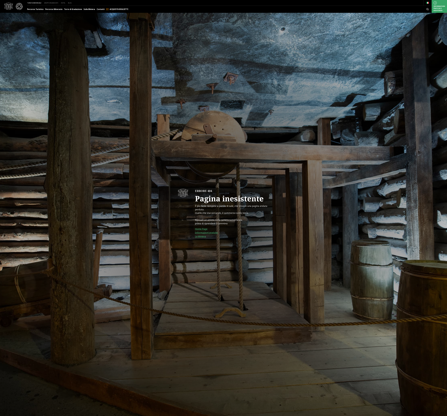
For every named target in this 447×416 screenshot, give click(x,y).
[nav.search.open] (427, 9)
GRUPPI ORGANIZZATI (51, 3)
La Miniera (200, 236)
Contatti (101, 9)
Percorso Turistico (35, 9)
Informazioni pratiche (206, 232)
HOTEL (63, 3)
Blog (70, 3)
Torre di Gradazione (73, 9)
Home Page (201, 229)
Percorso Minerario (54, 9)
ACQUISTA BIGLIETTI (119, 9)
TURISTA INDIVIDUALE (34, 3)
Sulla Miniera (89, 9)
